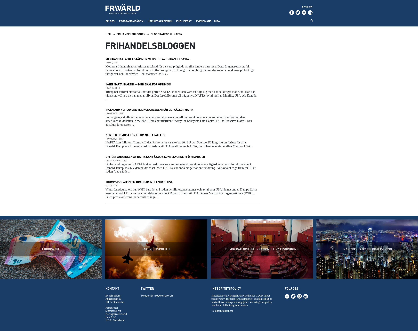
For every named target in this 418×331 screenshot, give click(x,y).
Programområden (131, 21)
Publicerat (184, 21)
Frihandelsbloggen (130, 34)
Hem (108, 34)
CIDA (217, 21)
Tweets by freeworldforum (157, 295)
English (307, 6)
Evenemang (203, 21)
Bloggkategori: (166, 34)
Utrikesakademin (160, 21)
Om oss (109, 21)
